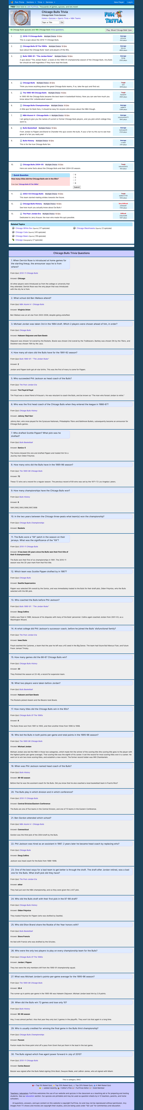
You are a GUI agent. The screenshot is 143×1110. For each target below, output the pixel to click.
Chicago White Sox (23, 228)
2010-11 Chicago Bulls (28, 273)
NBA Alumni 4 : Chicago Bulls (31, 304)
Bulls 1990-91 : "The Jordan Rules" (34, 359)
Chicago (19, 240)
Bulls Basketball (26, 442)
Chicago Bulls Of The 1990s (31, 715)
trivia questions (57, 30)
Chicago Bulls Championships (31, 523)
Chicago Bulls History (28, 411)
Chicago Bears (21, 236)
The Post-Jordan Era (28, 385)
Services (49, 2)
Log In (130, 2)
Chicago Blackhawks (86, 228)
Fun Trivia (19, 2)
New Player (119, 2)
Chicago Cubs (21, 232)
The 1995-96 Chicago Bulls (30, 471)
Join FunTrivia (32, 7)
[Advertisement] (71, 72)
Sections (30, 2)
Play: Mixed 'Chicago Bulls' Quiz (119, 30)
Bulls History (24, 497)
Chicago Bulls (25, 330)
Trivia (40, 2)
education (30, 1096)
